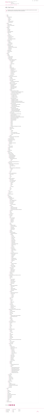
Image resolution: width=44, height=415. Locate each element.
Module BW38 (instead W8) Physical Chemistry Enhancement (17, 102)
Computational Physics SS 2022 (14, 372)
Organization (8, 27)
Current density (13, 255)
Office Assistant (9, 391)
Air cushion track (13, 239)
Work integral (12, 238)
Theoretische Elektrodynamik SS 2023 (15, 369)
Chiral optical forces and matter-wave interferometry (16, 209)
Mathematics (9, 151)
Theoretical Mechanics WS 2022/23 (15, 370)
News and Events (10, 152)
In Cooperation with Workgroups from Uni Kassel (16, 126)
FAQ (8, 33)
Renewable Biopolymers (13, 84)
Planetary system (13, 237)
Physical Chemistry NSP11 (14, 105)
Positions (12, 184)
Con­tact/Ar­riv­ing (10, 150)
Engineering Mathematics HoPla (13, 158)
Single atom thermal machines (14, 207)
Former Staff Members (13, 281)
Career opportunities (10, 22)
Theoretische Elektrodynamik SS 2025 (15, 364)
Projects (11, 183)
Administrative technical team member (12, 394)
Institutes (8, 53)
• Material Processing (13, 288)
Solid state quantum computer (14, 208)
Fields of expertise (10, 58)
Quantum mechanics (13, 265)
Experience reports (13, 229)
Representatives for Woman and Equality (12, 47)
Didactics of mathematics (12, 178)
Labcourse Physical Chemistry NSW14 (15, 106)
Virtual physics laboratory (12, 232)
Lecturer (8, 392)
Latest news (11, 318)
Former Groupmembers (13, 204)
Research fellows (12, 280)
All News (12, 319)
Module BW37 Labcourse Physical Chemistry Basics (16, 101)
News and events (11, 174)
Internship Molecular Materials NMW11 (15, 110)
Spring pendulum (13, 241)
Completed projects (13, 228)
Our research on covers (13, 308)
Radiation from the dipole (14, 259)
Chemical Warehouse (10, 51)
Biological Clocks (12, 88)
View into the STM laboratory (14, 226)
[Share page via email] (9, 405)
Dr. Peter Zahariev (12, 202)
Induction (12, 257)
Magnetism (12, 256)
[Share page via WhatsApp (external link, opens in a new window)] (10, 405)
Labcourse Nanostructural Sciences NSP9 (15, 104)
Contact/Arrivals (11, 213)
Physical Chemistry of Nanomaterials (13, 76)
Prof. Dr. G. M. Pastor (12, 341)
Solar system (12, 236)
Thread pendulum (13, 242)
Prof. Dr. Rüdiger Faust (12, 60)
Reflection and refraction (14, 263)
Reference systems (13, 240)
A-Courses (12, 295)
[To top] (38, 411)
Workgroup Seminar (12, 128)
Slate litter (12, 235)
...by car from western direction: (14, 132)
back (10, 177)
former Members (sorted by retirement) (15, 81)
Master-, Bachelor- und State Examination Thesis (16, 111)
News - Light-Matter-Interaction (13, 200)
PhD (11, 185)
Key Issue (9, 52)
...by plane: (12, 134)
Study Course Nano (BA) (13, 103)
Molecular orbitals (13, 266)
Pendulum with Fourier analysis (14, 243)
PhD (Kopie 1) (12, 186)
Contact (11, 129)
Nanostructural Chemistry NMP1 (14, 108)
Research (8, 23)
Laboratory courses (13, 293)
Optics (11, 262)
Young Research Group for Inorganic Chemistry (14, 136)
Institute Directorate (10, 57)
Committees (9, 30)
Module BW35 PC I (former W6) (14, 99)
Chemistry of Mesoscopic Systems (12, 59)
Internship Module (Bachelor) (12, 156)
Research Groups (10, 162)
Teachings (11, 291)
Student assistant (9, 397)
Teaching (12, 159)
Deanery (8, 28)
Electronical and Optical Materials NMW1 (15, 109)
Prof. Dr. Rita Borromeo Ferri (13, 180)
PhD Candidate (9, 393)
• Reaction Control (12, 286)
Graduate (9, 398)
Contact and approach (8, 409)
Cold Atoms (12, 206)
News (10, 333)
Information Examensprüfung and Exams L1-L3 (14, 161)
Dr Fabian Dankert (12, 137)
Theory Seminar (11, 342)
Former (8, 399)
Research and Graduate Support (11, 25)
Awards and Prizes (13, 282)
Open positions (11, 334)
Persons (8, 388)
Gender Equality (10, 48)
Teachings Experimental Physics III (14, 292)
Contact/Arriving (11, 75)
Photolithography (12, 85)
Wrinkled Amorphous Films (13, 87)
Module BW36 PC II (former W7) (14, 100)
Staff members (11, 203)
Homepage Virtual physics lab (14, 233)
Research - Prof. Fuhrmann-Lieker (13, 83)
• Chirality (12, 287)
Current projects (12, 227)
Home (10, 340)
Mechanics (12, 234)
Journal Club (12, 365)
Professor (9, 390)
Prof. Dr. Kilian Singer (12, 201)
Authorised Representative (10, 31)
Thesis (10, 211)
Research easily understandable (14, 285)
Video (12, 261)
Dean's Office (9, 29)
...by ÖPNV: (12, 130)
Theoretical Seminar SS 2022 (14, 371)
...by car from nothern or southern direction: (15, 133)
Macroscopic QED (11, 343)
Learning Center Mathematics (12, 155)
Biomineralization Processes (14, 86)
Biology (8, 54)
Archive (11, 366)
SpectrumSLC (12, 268)
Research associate (10, 395)
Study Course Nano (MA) (13, 107)
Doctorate (9, 26)
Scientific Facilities (10, 24)
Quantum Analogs (12, 267)
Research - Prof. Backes (12, 82)
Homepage (11, 77)
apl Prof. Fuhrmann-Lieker (12, 79)
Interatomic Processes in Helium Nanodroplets (15, 315)
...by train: (12, 131)
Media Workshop (9, 50)
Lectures (11, 62)
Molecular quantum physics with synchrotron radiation (15, 309)
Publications (12, 61)
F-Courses (12, 294)
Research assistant (10, 396)
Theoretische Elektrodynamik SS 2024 (15, 367)
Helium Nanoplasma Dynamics (14, 316)
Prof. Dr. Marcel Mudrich (12, 311)
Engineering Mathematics (12, 157)
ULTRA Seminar (12, 290)
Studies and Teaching (10, 153)
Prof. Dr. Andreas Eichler (12, 181)
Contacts (11, 338)
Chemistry (9, 55)
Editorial (11, 135)
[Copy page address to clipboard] (14, 405)
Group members (11, 80)
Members (9, 34)
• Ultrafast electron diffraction (14, 289)
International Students (11, 154)
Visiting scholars (12, 283)
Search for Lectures (14, 409)
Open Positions (11, 127)
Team (11, 160)
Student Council (9, 32)
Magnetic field (12, 260)
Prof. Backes (11, 78)
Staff (10, 175)
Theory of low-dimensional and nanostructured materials (15, 339)
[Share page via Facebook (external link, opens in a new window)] (12, 405)
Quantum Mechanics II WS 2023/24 (15, 368)
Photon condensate (13, 360)
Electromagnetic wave (13, 258)
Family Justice (9, 49)
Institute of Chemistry (10, 56)
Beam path (12, 264)
